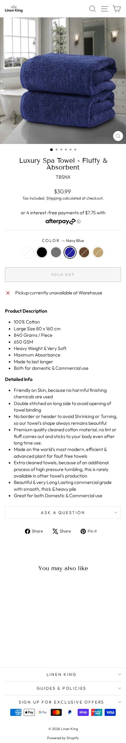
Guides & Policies (62, 688)
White (28, 252)
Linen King (62, 674)
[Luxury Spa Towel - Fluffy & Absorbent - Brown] (37, 647)
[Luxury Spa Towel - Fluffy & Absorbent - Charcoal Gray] (23, 647)
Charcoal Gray (56, 252)
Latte (98, 252)
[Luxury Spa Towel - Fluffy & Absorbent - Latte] (44, 647)
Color (63, 240)
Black (42, 252)
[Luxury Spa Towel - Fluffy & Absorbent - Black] (17, 647)
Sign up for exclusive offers (61, 702)
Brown (84, 252)
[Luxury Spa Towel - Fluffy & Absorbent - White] (10, 647)
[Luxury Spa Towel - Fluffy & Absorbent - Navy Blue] (30, 647)
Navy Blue (70, 252)
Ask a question (63, 512)
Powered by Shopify (63, 738)
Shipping (54, 198)
